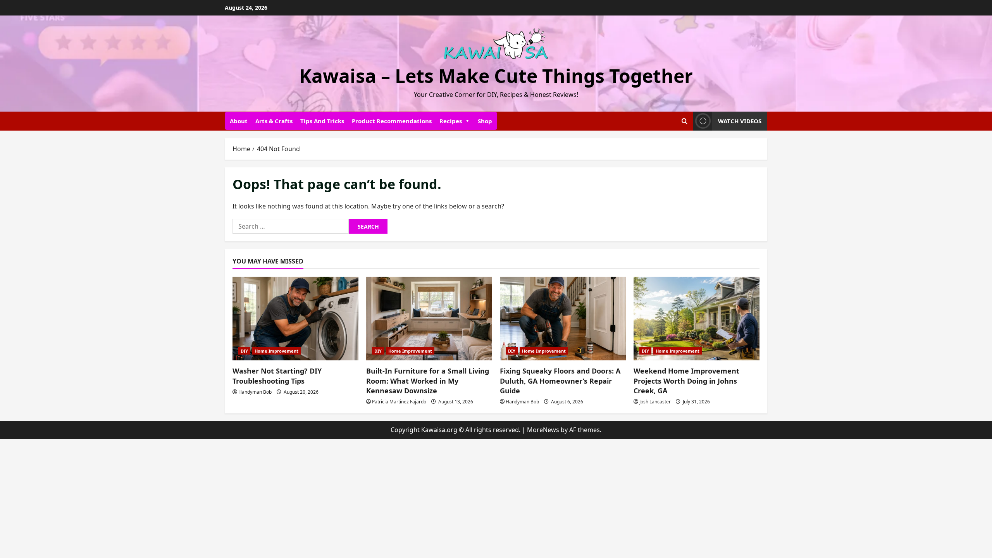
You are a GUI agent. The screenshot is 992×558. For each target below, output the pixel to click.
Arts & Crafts (274, 121)
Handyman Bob (255, 392)
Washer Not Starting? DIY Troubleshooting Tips (277, 375)
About (239, 121)
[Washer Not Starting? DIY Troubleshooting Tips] (295, 319)
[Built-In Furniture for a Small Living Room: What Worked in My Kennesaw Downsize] (429, 319)
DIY (244, 351)
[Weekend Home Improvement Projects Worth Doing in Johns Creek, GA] (697, 319)
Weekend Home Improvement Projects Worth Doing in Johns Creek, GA (686, 380)
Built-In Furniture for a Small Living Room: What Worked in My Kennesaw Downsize (427, 380)
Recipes (450, 121)
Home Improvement (276, 351)
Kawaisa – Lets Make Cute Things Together (496, 75)
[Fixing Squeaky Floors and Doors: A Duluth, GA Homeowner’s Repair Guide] (563, 319)
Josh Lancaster (655, 401)
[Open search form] (684, 121)
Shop (485, 121)
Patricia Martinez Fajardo (399, 401)
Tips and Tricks (322, 121)
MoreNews (543, 429)
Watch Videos (739, 121)
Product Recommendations (392, 121)
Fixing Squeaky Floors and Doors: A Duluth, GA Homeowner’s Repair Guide (560, 380)
